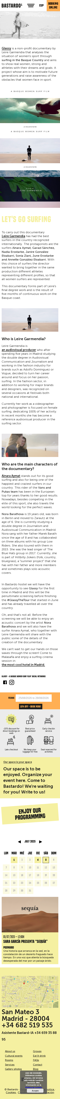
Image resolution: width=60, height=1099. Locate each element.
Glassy (6, 48)
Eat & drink (39, 1055)
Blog (35, 1069)
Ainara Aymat (11, 476)
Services (9, 1064)
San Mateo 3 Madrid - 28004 (26, 1015)
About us (10, 1051)
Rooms (9, 1060)
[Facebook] (5, 683)
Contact (37, 1064)
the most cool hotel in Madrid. (23, 665)
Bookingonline (53, 5)
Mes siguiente (40, 842)
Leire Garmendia (13, 236)
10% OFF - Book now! (30, 706)
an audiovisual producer (19, 350)
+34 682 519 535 (27, 1025)
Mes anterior (19, 842)
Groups (37, 1051)
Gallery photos (13, 1069)
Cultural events (13, 1055)
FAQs (36, 1060)
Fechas (11, 697)
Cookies (11, 1092)
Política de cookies (33, 1087)
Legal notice (47, 1089)
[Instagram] (11, 683)
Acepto (35, 1090)
